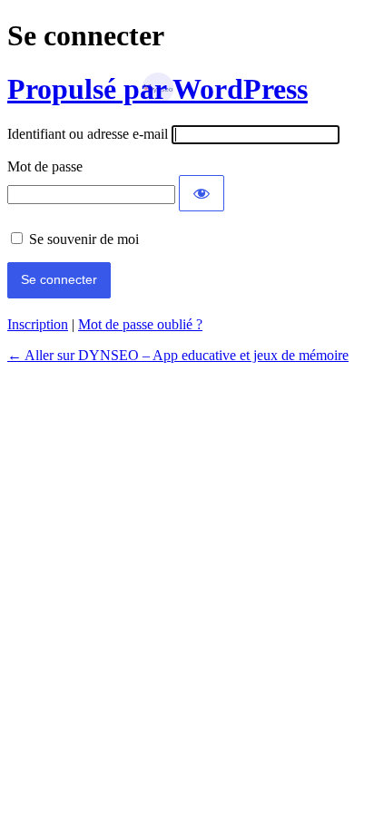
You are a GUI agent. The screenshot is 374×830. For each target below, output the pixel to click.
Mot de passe (45, 166)
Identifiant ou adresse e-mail (87, 134)
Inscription (37, 324)
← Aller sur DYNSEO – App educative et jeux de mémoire (178, 355)
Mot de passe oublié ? (140, 324)
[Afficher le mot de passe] (201, 193)
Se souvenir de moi (84, 239)
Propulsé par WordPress (157, 89)
